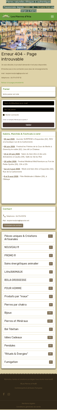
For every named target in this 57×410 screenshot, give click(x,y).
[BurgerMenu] (52, 17)
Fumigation (11, 361)
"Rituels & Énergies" (16, 353)
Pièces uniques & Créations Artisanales (20, 237)
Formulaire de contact (13, 225)
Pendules (9, 345)
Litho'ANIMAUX (13, 271)
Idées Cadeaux (13, 337)
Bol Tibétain (11, 329)
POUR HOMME (13, 288)
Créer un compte (8, 119)
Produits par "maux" (16, 296)
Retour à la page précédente (12, 83)
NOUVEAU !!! (11, 247)
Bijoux (8, 312)
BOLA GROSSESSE (15, 280)
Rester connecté (12, 115)
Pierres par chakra (15, 304)
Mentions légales (28, 403)
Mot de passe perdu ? (21, 119)
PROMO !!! (10, 255)
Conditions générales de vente (28, 407)
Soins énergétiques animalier (21, 263)
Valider (28, 125)
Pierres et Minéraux (16, 321)
